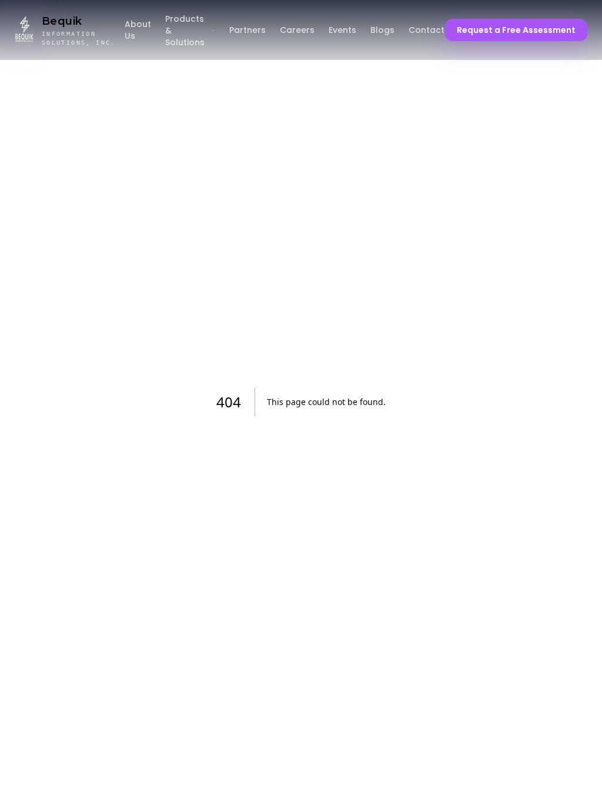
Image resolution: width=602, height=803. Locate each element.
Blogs (382, 30)
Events (342, 30)
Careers (297, 30)
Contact (426, 30)
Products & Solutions (185, 30)
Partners (247, 30)
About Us (138, 30)
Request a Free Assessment (516, 30)
